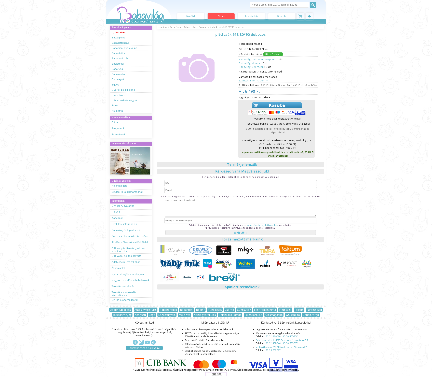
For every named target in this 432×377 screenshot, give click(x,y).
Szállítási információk (124, 224)
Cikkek (116, 122)
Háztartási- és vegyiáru (125, 100)
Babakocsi (118, 63)
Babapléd (204, 26)
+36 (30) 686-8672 (290, 343)
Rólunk (116, 211)
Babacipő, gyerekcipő (124, 48)
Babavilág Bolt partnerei (126, 230)
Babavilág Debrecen (251, 66)
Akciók (221, 16)
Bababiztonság (120, 42)
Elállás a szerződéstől (125, 299)
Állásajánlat (118, 268)
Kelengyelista (251, 16)
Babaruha (117, 68)
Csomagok (118, 79)
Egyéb (115, 84)
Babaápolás (118, 37)
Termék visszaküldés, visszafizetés (124, 294)
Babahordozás (120, 58)
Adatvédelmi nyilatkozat (126, 261)
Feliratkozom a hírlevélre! (144, 348)
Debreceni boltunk (265, 340)
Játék (115, 105)
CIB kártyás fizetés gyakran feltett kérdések (128, 250)
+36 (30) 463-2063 (290, 336)
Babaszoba (118, 74)
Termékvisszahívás (123, 286)
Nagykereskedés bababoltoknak (131, 280)
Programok (118, 128)
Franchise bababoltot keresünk (130, 236)
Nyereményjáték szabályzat (128, 274)
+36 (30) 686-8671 (273, 350)
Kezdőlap (162, 26)
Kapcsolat (282, 16)
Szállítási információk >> (253, 80)
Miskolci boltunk (264, 347)
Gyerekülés (118, 95)
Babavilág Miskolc (250, 63)
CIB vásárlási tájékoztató (126, 255)
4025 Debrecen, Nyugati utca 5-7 (292, 340)
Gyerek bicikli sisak (123, 89)
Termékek (190, 16)
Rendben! (216, 373)
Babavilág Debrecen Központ (257, 59)
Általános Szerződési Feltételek (130, 242)
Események (119, 134)
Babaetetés (118, 53)
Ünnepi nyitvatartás (123, 205)
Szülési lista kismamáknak (127, 191)
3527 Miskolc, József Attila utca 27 (290, 347)
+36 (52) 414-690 (272, 336)
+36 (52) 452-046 (272, 343)
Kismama (117, 110)
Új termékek (119, 32)
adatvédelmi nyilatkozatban (263, 225)
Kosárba (277, 105)
